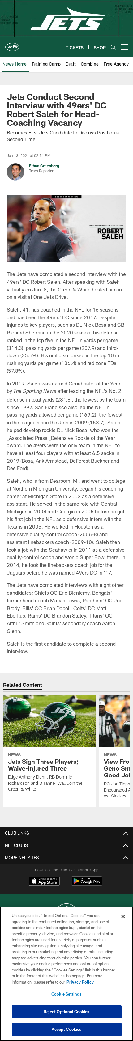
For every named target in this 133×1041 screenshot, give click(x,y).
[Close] (123, 916)
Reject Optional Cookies (67, 1011)
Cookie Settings (66, 994)
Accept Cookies (67, 1029)
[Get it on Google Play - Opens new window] (86, 884)
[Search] (113, 47)
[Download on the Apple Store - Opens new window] (44, 882)
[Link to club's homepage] (12, 44)
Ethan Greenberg (44, 166)
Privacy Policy (80, 981)
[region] (66, 974)
